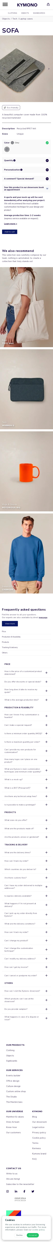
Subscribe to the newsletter (20, 1184)
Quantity (8, 160)
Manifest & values (15, 1116)
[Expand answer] (46, 673)
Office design (12, 1080)
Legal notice (38, 1127)
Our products (15, 1045)
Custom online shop (16, 1091)
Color (7, 143)
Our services (14, 1070)
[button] (14, 160)
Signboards (39, 13)
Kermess (36, 1148)
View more (10, 623)
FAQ (34, 1159)
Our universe (14, 1111)
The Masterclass (14, 1102)
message (43, 617)
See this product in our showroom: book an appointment (24, 188)
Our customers (13, 1132)
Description (6, 128)
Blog (34, 1116)
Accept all (33, 1235)
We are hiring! (13, 1179)
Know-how (11, 1127)
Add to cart (10, 231)
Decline (19, 1235)
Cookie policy (39, 1137)
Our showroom (39, 1122)
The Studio (11, 1096)
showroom (34, 991)
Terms (35, 1143)
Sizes (5, 133)
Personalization (12, 170)
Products (5, 642)
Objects (25, 13)
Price (4, 631)
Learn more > (10, 223)
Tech (14, 18)
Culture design (13, 1086)
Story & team (12, 1122)
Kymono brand (39, 1153)
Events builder (13, 1075)
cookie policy (38, 1229)
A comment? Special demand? (19, 179)
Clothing (12, 13)
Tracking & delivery (10, 647)
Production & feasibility (11, 637)
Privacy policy (39, 1132)
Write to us (11, 1173)
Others (4, 652)
